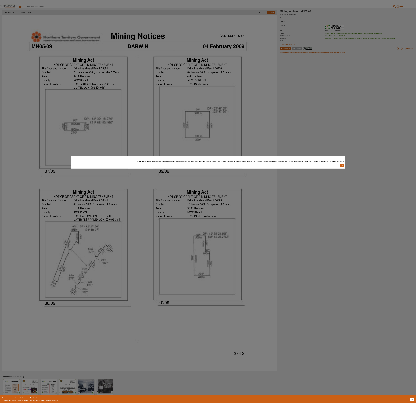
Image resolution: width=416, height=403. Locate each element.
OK (342, 165)
